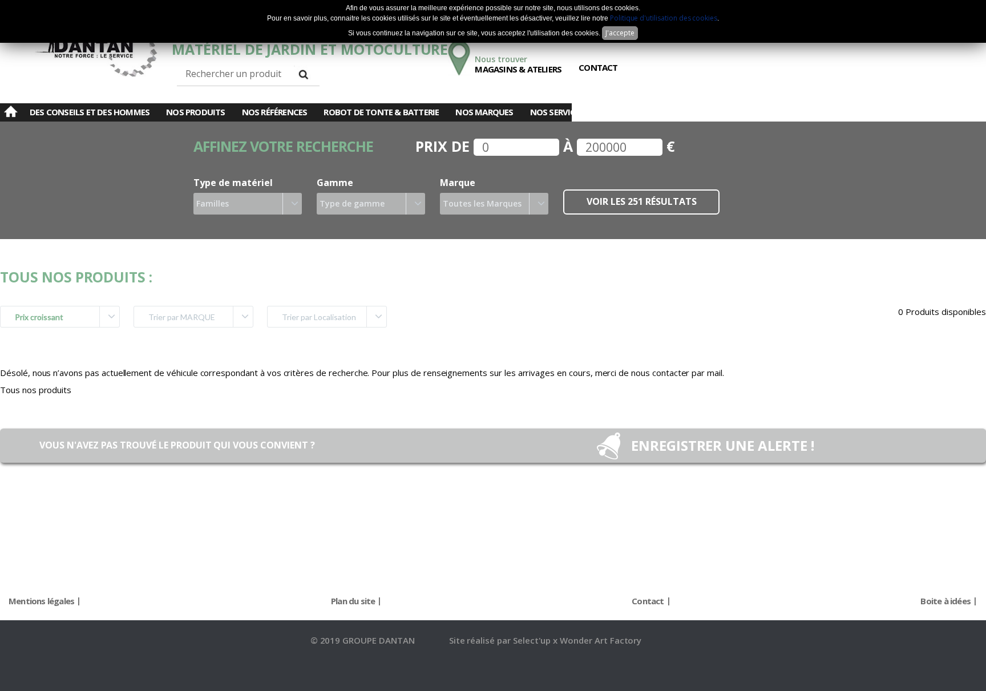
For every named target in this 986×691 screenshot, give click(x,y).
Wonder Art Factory (600, 640)
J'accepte (620, 33)
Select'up (533, 640)
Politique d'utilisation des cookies (663, 18)
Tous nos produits (35, 389)
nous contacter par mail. (677, 372)
